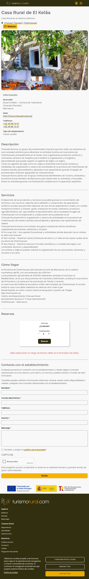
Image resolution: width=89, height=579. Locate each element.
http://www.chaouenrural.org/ (17, 116)
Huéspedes (44, 331)
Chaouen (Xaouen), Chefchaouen (20, 23)
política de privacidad (34, 449)
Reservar (11, 26)
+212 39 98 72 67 (11, 123)
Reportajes (5, 519)
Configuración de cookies (65, 559)
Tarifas (4, 548)
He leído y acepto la (24, 449)
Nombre (5, 388)
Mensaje (5, 428)
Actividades (5, 531)
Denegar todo (65, 567)
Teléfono (5, 408)
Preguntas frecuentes (9, 552)
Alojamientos (6, 527)
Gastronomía (6, 534)
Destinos (4, 513)
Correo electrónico (10, 398)
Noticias (4, 516)
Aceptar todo (65, 574)
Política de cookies (11, 572)
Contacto (5, 545)
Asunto (5, 418)
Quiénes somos (7, 542)
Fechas (44, 323)
